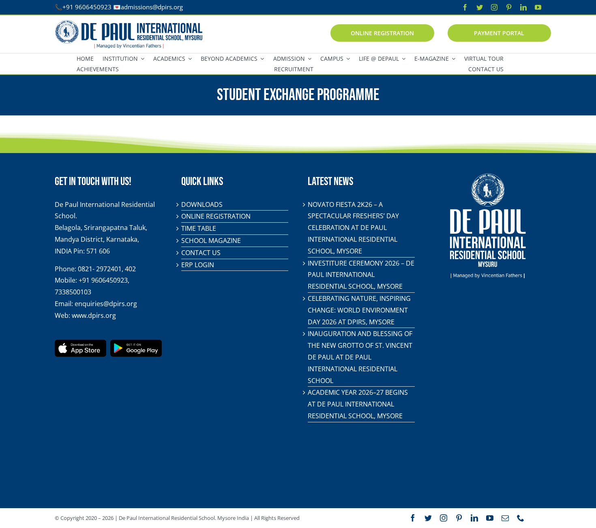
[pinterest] (509, 7)
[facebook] (465, 7)
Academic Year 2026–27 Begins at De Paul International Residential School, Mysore (358, 404)
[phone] (520, 518)
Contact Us (201, 252)
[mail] (505, 518)
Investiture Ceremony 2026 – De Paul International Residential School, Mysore (361, 275)
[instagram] (494, 7)
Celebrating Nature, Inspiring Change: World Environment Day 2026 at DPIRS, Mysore (359, 310)
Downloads (202, 204)
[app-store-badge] (80, 343)
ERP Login (197, 264)
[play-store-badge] (136, 343)
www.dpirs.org (94, 315)
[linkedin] (523, 7)
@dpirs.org (167, 7)
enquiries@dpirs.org (106, 303)
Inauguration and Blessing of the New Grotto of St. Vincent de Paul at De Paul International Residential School (360, 357)
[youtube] (538, 7)
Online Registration (216, 216)
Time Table (198, 228)
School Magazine (211, 240)
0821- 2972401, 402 (107, 268)
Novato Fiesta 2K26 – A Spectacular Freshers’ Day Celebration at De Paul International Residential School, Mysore (353, 227)
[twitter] (479, 7)
